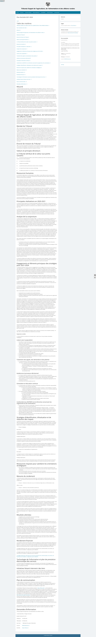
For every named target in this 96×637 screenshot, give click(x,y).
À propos (21, 12)
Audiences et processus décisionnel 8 (24, 58)
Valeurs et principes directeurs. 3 (23, 39)
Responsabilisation (36, 12)
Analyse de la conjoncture (27, 216)
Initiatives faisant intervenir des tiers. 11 (24, 79)
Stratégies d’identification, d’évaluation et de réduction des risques (34, 418)
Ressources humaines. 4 (21, 44)
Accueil (17, 12)
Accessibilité (43, 12)
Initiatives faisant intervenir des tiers (31, 568)
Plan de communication (26, 580)
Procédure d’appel (28, 12)
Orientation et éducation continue (27, 383)
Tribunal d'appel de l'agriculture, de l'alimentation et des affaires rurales (48, 8)
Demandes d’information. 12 (22, 84)
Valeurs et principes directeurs (28, 151)
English (18, 21)
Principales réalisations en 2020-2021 (31, 201)
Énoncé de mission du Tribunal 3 (23, 37)
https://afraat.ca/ (25, 627)
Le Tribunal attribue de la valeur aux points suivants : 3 (27, 41)
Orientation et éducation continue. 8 (23, 60)
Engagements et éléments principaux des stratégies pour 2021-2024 (37, 264)
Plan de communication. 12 (22, 81)
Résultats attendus (24, 515)
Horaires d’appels (50, 12)
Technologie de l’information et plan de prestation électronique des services (36, 560)
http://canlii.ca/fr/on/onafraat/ (73, 32)
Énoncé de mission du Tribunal (28, 144)
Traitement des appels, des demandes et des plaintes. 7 (27, 55)
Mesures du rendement (26, 476)
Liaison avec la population (25, 340)
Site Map (62, 64)
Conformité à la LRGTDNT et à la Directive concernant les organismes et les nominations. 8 (33, 62)
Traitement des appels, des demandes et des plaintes (33, 360)
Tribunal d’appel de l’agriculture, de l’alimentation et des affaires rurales (37, 116)
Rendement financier (25, 540)
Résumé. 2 (19, 30)
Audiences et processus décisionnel (27, 373)
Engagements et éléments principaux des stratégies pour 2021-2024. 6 (30, 51)
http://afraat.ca (73, 25)
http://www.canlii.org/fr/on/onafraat (23, 595)
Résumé (20, 87)
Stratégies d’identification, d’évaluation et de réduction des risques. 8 (29, 65)
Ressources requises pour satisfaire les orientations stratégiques (37, 465)
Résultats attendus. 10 (21, 72)
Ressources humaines (25, 173)
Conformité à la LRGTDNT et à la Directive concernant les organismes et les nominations (34, 402)
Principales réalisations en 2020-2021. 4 (24, 46)
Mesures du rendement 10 (22, 69)
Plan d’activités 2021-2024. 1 (22, 27)
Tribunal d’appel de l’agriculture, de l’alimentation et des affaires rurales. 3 (31, 32)
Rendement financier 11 (21, 74)
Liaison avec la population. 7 (22, 53)
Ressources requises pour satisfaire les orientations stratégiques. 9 (29, 67)
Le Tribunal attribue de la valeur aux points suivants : (33, 155)
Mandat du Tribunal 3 (21, 34)
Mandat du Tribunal (24, 126)
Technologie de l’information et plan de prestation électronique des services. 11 (31, 77)
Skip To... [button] (2, 1)
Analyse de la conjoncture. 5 (22, 48)
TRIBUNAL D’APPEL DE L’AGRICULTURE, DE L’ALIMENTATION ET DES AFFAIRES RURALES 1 (33, 25)
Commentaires (56, 12)
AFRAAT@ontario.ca (25, 625)
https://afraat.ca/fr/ (41, 588)
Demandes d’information (26, 609)
